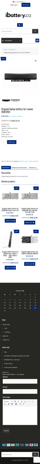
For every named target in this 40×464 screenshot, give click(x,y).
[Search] (35, 31)
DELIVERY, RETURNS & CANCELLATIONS (16, 356)
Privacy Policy (8, 363)
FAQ (5, 352)
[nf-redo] (23, 404)
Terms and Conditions (10, 367)
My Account (26, 5)
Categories (8, 41)
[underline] (21, 401)
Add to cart (11, 142)
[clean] (25, 401)
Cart (6, 328)
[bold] (15, 401)
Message (7, 397)
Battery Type (24, 161)
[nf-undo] (20, 404)
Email (6, 387)
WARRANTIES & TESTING (12, 360)
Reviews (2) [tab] (32, 167)
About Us (5, 336)
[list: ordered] (29, 401)
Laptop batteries (33, 161)
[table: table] (16, 404)
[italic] (18, 401)
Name (5, 377)
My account (6, 324)
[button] (37, 40)
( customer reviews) (15, 116)
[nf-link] (8, 404)
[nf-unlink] (12, 404)
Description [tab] (6, 167)
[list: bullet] (32, 401)
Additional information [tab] (19, 167)
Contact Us (6, 340)
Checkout (7, 332)
